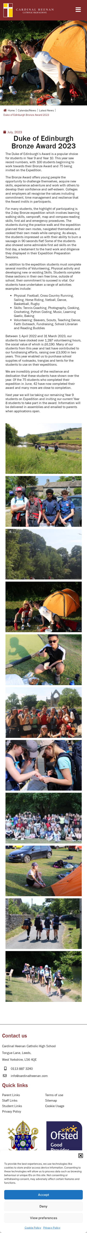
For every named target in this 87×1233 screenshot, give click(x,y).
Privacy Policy (51, 1227)
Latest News (46, 110)
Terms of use (54, 1095)
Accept (43, 1195)
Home (11, 110)
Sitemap (51, 1100)
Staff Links (9, 1100)
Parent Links (11, 1095)
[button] (81, 1155)
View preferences (43, 1218)
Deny (43, 1206)
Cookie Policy (33, 1227)
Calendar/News (27, 110)
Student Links (12, 1106)
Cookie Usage (54, 1106)
